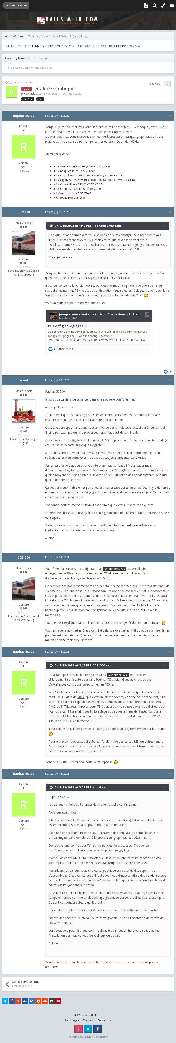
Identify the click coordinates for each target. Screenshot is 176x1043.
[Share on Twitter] (5, 1001)
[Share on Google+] (18, 1001)
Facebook (97, 1029)
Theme (87, 1020)
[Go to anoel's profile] (23, 411)
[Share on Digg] (25, 1001)
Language (71, 1020)
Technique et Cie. (71, 93)
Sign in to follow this (20, 82)
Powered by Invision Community (88, 1036)
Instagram (78, 1029)
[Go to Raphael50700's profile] (11, 92)
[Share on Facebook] (12, 1001)
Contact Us (104, 1020)
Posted (57, 116)
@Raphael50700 (114, 569)
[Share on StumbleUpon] (45, 1001)
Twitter (88, 1029)
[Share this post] (169, 116)
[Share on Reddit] (38, 1001)
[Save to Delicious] (32, 1001)
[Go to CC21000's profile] (23, 243)
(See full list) (80, 36)
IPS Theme (80, 1015)
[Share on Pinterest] (58, 1001)
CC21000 (23, 212)
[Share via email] (52, 1001)
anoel (23, 380)
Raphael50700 (32, 93)
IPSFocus (96, 1015)
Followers (154, 84)
